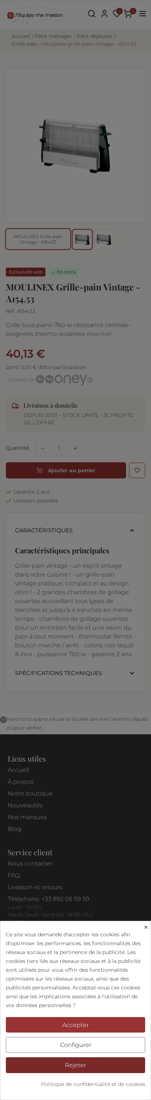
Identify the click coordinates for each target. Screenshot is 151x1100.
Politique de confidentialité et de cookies (93, 1084)
